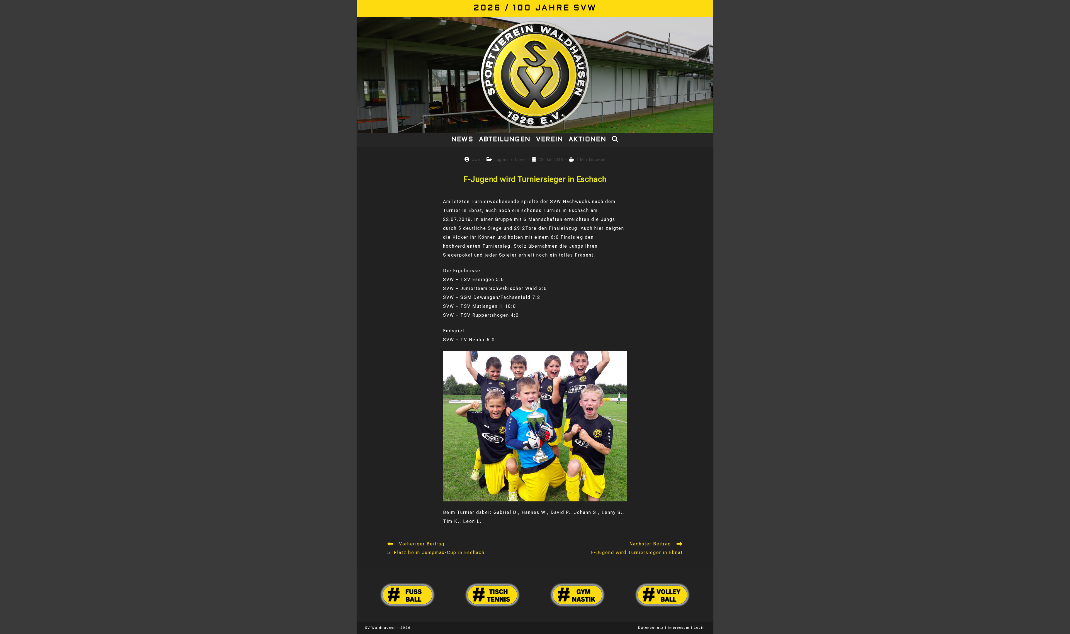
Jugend (501, 159)
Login (699, 628)
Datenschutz (651, 628)
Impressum (679, 628)
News (520, 159)
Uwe (476, 159)
